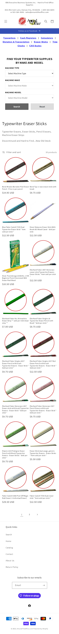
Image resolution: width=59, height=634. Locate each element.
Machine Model (13, 92)
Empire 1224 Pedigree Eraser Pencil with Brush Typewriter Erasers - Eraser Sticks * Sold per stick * (14, 454)
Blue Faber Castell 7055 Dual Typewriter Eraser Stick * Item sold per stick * (14, 229)
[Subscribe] (44, 585)
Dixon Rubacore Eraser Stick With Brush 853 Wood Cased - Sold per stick (42, 229)
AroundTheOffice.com (25, 629)
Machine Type (12, 68)
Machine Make (12, 80)
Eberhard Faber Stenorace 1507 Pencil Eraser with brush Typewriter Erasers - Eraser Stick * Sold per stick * (43, 409)
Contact (9, 554)
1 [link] (21, 514)
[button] (6, 21)
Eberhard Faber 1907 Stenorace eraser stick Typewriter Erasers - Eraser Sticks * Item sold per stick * (43, 273)
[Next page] (37, 514)
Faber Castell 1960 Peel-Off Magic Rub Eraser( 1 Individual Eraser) (15, 497)
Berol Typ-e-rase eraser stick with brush (43, 188)
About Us (10, 560)
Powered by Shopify (40, 629)
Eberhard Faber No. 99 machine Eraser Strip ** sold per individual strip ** (15, 320)
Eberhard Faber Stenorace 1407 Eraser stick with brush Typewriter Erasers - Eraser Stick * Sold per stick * (15, 409)
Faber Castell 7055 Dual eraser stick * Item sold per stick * (42, 497)
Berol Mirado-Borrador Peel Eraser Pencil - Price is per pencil (15, 188)
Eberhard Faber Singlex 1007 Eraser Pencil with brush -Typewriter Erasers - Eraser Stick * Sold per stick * (15, 364)
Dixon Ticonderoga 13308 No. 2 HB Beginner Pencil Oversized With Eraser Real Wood (15, 278)
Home (8, 541)
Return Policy (12, 567)
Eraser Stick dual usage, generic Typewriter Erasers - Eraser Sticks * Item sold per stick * (43, 453)
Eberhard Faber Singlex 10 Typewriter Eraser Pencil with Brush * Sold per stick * (41, 320)
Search (9, 534)
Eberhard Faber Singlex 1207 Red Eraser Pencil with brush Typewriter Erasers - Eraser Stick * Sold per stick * (43, 364)
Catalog (9, 547)
